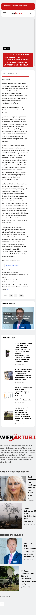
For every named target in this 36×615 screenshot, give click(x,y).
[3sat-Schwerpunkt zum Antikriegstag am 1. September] (11, 516)
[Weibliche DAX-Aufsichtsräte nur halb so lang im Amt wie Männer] (11, 551)
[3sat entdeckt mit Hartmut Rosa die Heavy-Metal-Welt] (13, 488)
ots (7, 289)
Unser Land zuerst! (12, 265)
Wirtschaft (8, 313)
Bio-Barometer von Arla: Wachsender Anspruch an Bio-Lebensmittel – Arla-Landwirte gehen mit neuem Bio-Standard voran (23, 414)
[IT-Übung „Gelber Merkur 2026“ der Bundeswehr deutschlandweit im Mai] (9, 578)
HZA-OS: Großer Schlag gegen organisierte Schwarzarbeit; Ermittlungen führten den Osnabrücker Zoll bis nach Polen (23, 375)
